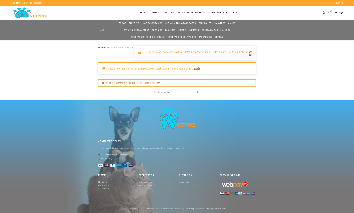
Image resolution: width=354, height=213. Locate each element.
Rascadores (205, 37)
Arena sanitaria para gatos (180, 23)
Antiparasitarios (152, 23)
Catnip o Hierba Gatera (136, 30)
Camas (231, 23)
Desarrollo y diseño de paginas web (189, 209)
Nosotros (169, 13)
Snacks (219, 37)
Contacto (154, 13)
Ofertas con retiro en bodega (224, 13)
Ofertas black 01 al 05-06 (216, 30)
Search (198, 92)
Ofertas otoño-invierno (191, 13)
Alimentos (135, 23)
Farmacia (170, 30)
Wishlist (331, 11)
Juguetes (194, 30)
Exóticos (157, 30)
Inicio (103, 47)
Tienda (141, 13)
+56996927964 (147, 182)
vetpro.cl (185, 182)
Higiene (182, 30)
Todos (122, 23)
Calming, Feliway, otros (212, 23)
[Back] (101, 30)
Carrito (339, 3)
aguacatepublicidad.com (215, 209)
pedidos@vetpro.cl (147, 185)
